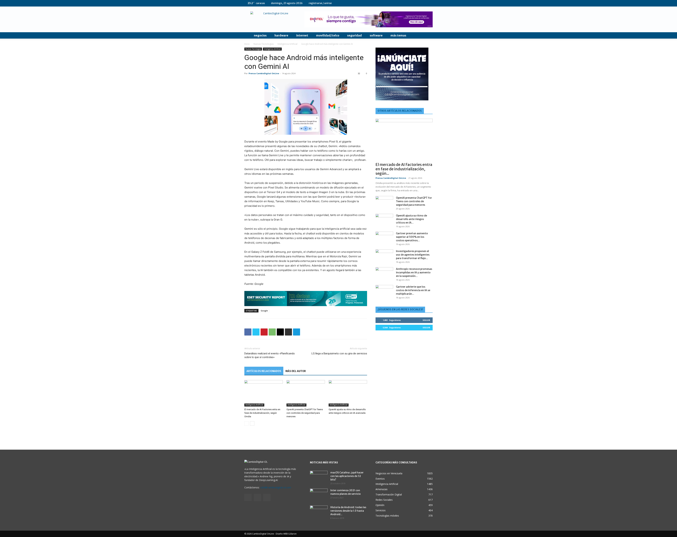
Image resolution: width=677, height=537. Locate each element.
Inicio (247, 43)
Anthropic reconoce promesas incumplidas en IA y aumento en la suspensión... (414, 272)
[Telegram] (296, 332)
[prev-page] (246, 423)
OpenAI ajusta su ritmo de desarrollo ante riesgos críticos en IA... (411, 219)
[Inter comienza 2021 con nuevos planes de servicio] (319, 495)
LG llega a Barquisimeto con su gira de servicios (339, 353)
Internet (302, 35)
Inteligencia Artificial (287, 43)
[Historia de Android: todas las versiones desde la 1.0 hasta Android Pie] (319, 511)
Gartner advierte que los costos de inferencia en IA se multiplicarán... (413, 290)
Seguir (426, 320)
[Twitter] (424, 3)
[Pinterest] (264, 332)
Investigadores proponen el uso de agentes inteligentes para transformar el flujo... (412, 255)
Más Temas (398, 35)
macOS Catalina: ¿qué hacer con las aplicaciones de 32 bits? (347, 476)
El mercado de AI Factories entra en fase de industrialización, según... (404, 169)
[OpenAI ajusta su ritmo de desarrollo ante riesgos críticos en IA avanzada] (348, 393)
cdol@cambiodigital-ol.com (275, 487)
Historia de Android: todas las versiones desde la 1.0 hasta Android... (348, 511)
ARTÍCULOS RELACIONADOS (263, 371)
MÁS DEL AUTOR (295, 371)
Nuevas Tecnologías (264, 43)
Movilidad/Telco (327, 35)
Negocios (260, 35)
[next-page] (252, 423)
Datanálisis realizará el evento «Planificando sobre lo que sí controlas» (269, 355)
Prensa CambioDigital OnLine (264, 73)
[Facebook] (247, 332)
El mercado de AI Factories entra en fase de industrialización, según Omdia (262, 413)
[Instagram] (418, 3)
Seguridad (354, 35)
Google (264, 310)
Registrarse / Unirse (320, 3)
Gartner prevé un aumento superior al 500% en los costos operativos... (412, 237)
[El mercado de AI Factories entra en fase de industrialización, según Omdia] (263, 393)
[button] (428, 35)
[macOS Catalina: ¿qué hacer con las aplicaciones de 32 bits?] (319, 477)
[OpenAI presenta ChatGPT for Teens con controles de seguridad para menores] (305, 393)
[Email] (280, 332)
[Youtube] (430, 3)
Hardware (281, 35)
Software (376, 35)
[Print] (288, 332)
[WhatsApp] (272, 332)
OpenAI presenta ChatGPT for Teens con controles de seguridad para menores (304, 413)
